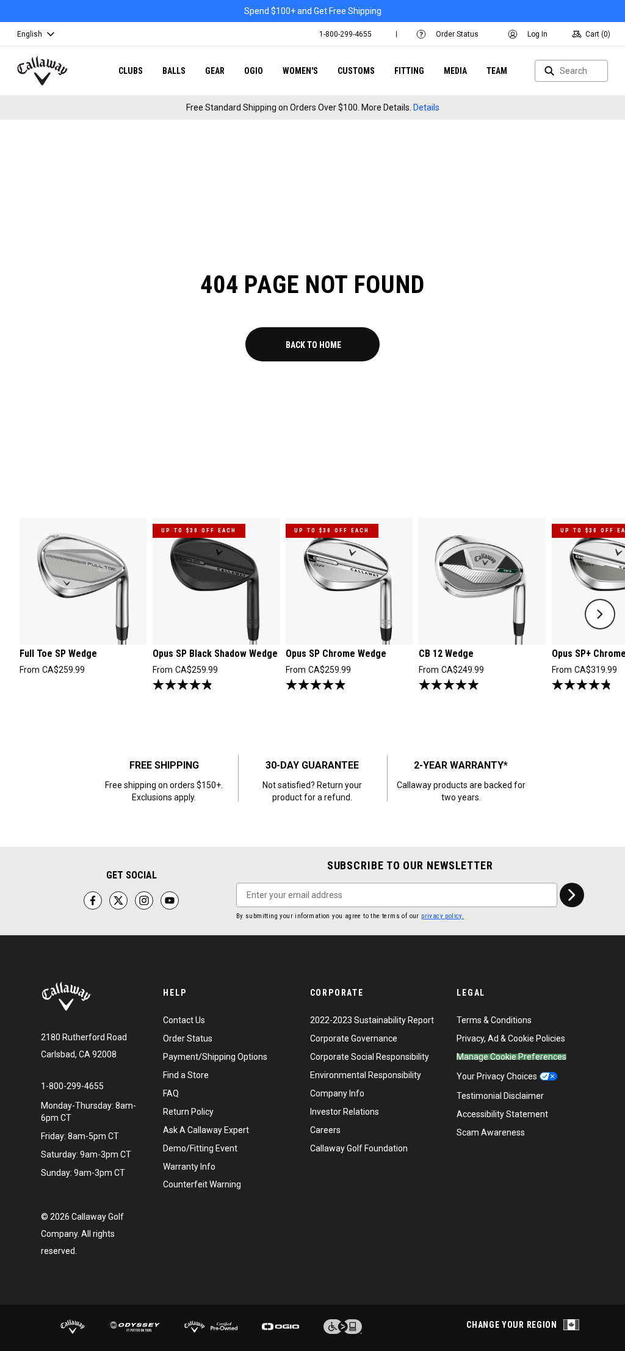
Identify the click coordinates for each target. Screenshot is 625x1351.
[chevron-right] (572, 895)
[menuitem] (345, 34)
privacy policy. (442, 916)
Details (426, 107)
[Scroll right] (600, 614)
